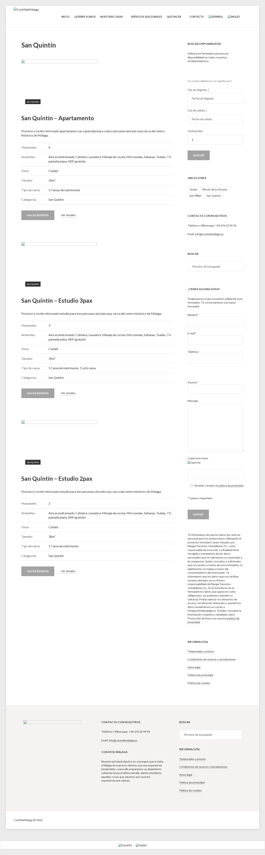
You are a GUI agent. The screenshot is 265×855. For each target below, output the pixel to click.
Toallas (161, 157)
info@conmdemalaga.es (209, 234)
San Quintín (33, 101)
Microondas (134, 157)
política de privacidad (230, 485)
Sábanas (149, 157)
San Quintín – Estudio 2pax (56, 478)
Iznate (193, 189)
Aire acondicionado (61, 157)
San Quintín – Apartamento (57, 117)
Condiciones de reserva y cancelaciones (212, 659)
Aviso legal (194, 667)
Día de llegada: (198, 90)
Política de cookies (199, 683)
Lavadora (94, 157)
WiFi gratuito (77, 161)
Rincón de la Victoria (214, 189)
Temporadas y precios (201, 651)
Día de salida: (197, 110)
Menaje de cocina (113, 157)
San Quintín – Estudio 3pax (56, 300)
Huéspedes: (195, 131)
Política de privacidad (200, 675)
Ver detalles (68, 215)
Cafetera (81, 157)
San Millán (196, 195)
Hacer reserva (38, 215)
